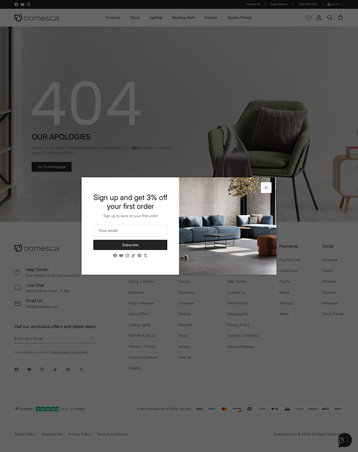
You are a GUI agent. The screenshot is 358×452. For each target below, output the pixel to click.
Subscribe (130, 245)
